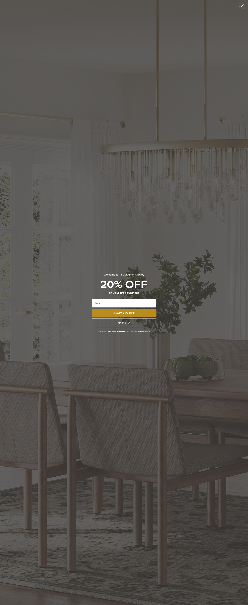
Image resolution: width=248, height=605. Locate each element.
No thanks (124, 323)
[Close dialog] (242, 6)
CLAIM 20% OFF (124, 313)
